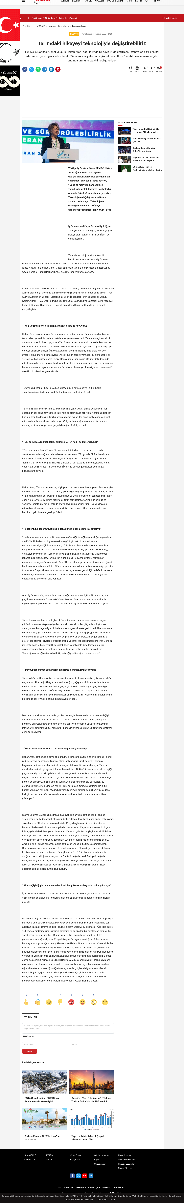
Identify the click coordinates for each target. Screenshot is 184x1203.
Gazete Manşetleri (126, 1160)
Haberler (30, 26)
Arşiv (96, 1160)
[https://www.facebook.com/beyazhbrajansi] (72, 1175)
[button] (28, 18)
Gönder (29, 1051)
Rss (59, 1187)
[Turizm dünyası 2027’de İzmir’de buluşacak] (44, 1120)
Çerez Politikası (103, 1187)
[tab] (30, 1017)
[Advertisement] (92, 95)
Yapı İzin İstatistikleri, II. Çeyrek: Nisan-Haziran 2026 (88, 1138)
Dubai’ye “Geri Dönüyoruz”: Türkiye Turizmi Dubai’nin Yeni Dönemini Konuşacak (91, 1100)
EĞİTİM (49, 1155)
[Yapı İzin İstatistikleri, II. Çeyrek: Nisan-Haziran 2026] (91, 1120)
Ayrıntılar (102, 1200)
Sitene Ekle (68, 1187)
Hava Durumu (124, 1155)
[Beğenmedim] (60, 997)
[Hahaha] (82, 997)
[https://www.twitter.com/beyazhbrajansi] (78, 1175)
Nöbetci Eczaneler (126, 1164)
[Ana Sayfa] (23, 26)
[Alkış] (37, 997)
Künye (91, 1187)
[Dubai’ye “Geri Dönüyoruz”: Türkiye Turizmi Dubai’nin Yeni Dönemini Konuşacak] (91, 1082)
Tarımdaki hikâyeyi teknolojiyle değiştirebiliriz (67, 26)
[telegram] (44, 69)
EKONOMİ (41, 26)
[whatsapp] (38, 69)
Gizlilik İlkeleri (118, 1187)
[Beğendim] (26, 997)
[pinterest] (58, 69)
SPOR (49, 1160)
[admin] (91, 1175)
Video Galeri (171, 18)
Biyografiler (75, 1160)
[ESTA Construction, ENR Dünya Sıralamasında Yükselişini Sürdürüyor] (44, 1082)
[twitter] (31, 69)
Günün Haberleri (101, 1155)
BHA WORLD (30, 1155)
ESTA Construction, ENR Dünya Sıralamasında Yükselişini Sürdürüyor (42, 1100)
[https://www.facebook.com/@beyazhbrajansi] (84, 1175)
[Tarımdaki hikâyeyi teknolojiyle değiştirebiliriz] (68, 141)
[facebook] (24, 69)
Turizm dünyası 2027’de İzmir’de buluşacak (42, 1138)
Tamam (113, 1200)
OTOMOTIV (29, 1160)
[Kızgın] (71, 997)
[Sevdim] (49, 997)
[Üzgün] (105, 997)
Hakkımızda (80, 1187)
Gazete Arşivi (100, 1164)
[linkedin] (51, 69)
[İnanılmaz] (94, 997)
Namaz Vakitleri (125, 1168)
